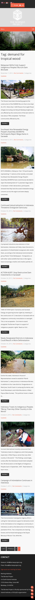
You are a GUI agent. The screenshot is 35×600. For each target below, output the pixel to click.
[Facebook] (32, 590)
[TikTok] (32, 597)
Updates (3, 76)
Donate (16, 5)
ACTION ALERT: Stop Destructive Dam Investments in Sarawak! (16, 273)
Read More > (5, 123)
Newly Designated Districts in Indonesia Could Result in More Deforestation (17, 339)
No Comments (18, 73)
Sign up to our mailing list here (11, 569)
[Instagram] (32, 587)
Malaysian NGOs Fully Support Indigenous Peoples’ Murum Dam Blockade (14, 67)
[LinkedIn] (32, 593)
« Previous (10, 549)
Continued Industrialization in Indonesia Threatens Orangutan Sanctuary (17, 206)
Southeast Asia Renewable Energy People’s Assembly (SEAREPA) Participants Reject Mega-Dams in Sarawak (14, 132)
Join (23, 5)
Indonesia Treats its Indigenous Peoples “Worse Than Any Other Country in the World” (17, 409)
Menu (2, 29)
